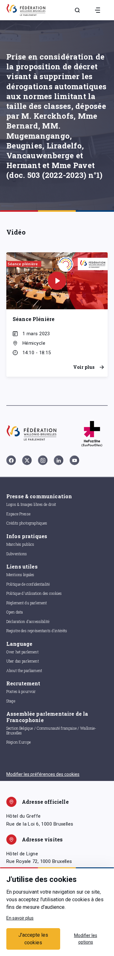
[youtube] (74, 460)
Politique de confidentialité (28, 584)
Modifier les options (85, 939)
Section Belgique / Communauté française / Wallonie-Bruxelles (51, 730)
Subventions (16, 553)
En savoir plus (20, 918)
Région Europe (18, 742)
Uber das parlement (22, 661)
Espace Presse (18, 513)
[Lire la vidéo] (57, 281)
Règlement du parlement (26, 602)
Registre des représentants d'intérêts (36, 630)
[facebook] (11, 460)
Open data (14, 611)
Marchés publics (20, 544)
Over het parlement (22, 651)
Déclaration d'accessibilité (27, 621)
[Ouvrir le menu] (97, 10)
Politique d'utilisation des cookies (34, 593)
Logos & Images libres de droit (31, 504)
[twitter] (27, 460)
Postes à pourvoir (21, 691)
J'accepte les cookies (33, 939)
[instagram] (43, 460)
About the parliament (24, 670)
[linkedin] (58, 460)
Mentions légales (20, 574)
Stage (10, 700)
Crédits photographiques (26, 522)
